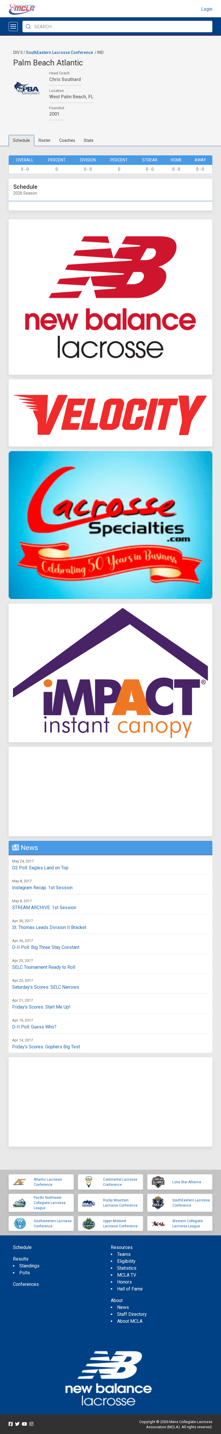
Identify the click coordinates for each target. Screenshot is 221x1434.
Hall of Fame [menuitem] (130, 1289)
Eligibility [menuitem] (126, 1261)
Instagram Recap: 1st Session (42, 887)
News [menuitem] (123, 1307)
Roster (45, 140)
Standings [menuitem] (29, 1266)
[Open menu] (13, 26)
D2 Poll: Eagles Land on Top (40, 867)
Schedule (21, 140)
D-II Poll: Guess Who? (34, 1027)
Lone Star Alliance (186, 1182)
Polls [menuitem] (24, 1272)
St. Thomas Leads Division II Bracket (49, 927)
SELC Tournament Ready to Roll (43, 967)
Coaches (67, 140)
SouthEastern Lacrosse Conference (59, 52)
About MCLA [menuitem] (129, 1321)
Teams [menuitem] (124, 1254)
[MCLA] (23, 9)
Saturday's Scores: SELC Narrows (45, 987)
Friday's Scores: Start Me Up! (41, 1007)
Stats (89, 140)
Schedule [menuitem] (22, 1247)
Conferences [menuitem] (26, 1284)
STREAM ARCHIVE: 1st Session (44, 907)
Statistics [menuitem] (126, 1268)
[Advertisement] (110, 791)
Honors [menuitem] (124, 1282)
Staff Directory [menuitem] (132, 1314)
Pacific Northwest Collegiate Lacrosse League (50, 1203)
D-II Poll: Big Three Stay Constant (45, 947)
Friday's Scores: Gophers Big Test (46, 1046)
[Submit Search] (28, 26)
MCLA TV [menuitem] (126, 1275)
